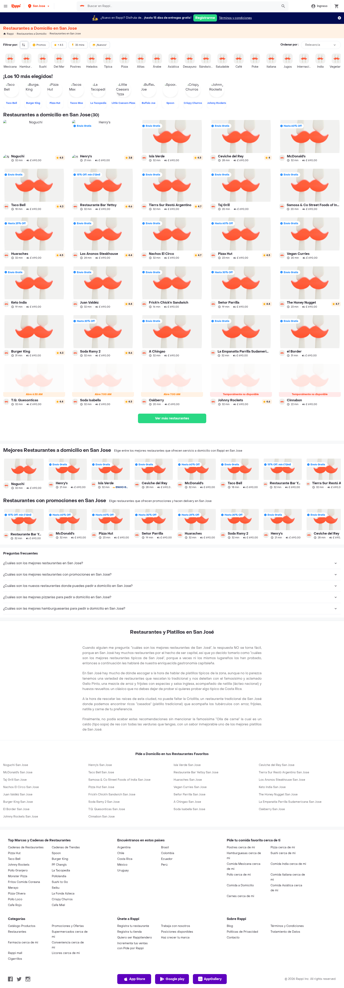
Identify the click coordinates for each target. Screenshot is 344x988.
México (122, 865)
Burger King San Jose (18, 802)
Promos (41, 45)
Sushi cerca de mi (283, 853)
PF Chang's (59, 865)
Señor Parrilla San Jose (189, 794)
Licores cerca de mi (66, 953)
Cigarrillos (15, 959)
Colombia (167, 853)
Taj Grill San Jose (15, 780)
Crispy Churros (62, 899)
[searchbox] (181, 6)
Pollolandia (59, 876)
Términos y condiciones (235, 18)
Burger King (60, 859)
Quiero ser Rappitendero (134, 937)
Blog (230, 926)
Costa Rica (124, 859)
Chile (120, 853)
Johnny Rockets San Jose (20, 816)
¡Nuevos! (101, 45)
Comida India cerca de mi (288, 864)
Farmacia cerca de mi (23, 942)
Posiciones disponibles (177, 932)
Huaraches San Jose (188, 780)
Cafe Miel (58, 905)
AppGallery (213, 979)
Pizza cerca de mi (283, 847)
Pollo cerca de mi (239, 875)
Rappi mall (15, 953)
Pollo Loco (15, 899)
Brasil (165, 847)
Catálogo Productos (21, 926)
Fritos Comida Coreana (24, 882)
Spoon (56, 853)
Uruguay (123, 870)
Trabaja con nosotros (175, 926)
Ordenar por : (289, 45)
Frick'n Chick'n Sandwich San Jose (111, 794)
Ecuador (167, 859)
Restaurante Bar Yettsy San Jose (196, 772)
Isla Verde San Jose (187, 765)
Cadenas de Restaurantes (26, 847)
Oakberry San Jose (272, 809)
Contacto (233, 937)
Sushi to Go (60, 882)
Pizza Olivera (16, 893)
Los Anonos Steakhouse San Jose (282, 780)
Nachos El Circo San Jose (21, 787)
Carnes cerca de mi (240, 896)
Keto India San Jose (272, 787)
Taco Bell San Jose (101, 772)
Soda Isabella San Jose (189, 809)
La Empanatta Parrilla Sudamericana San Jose (290, 802)
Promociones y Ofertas (68, 926)
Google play (175, 979)
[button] (39, 6)
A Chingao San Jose (187, 802)
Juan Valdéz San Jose (17, 794)
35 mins (79, 45)
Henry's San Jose (100, 765)
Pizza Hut (14, 853)
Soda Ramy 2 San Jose (104, 802)
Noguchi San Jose (15, 765)
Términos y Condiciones (287, 926)
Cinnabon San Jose (101, 816)
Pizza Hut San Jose (101, 787)
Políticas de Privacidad (242, 932)
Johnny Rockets (18, 865)
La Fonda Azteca (63, 893)
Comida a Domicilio (240, 885)
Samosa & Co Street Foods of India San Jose (119, 780)
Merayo (13, 888)
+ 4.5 (60, 45)
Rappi (10, 33)
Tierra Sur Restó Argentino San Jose (284, 772)
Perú (164, 865)
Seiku (55, 888)
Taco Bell (14, 859)
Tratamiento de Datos (285, 932)
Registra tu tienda (129, 932)
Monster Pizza (17, 876)
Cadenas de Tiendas (66, 847)
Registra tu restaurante (133, 926)
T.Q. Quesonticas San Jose (106, 809)
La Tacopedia (61, 870)
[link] (34, 141)
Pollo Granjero (18, 870)
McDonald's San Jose (17, 772)
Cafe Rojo (15, 905)
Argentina (124, 847)
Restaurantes (17, 932)
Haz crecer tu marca (175, 937)
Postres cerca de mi (241, 847)
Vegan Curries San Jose (190, 787)
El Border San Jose (16, 809)
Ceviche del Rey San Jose (276, 765)
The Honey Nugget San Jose (278, 794)
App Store (137, 979)
